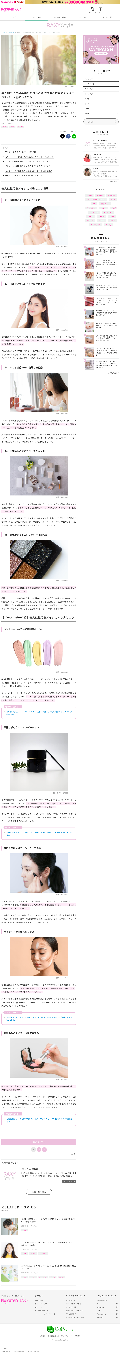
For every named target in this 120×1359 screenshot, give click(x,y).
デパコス (61, 1277)
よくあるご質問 (106, 17)
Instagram (100, 1307)
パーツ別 (20, 127)
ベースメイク (89, 84)
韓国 (94, 204)
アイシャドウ (42, 1253)
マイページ (38, 1307)
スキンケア (89, 79)
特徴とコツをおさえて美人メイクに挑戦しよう (24, 175)
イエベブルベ (108, 212)
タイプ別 (108, 225)
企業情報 (42, 1336)
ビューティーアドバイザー (44, 1314)
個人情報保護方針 (53, 1336)
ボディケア (89, 94)
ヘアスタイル (94, 212)
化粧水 (112, 216)
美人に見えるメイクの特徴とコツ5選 (20, 152)
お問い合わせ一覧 (19, 1351)
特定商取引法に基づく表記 (75, 1317)
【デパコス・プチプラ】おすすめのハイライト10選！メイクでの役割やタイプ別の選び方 (39, 1019)
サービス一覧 (5, 1351)
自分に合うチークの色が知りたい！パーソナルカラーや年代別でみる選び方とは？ (39, 1120)
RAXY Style (36, 17)
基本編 (12, 127)
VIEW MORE (113, 181)
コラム (87, 108)
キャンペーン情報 (60, 17)
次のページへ (39, 1142)
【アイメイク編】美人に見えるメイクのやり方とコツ (27, 166)
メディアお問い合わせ (73, 1304)
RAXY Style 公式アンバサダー (96, 199)
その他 (87, 113)
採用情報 (77, 1336)
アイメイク (11, 123)
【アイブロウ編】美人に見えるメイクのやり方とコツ (27, 161)
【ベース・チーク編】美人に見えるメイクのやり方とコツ (29, 156)
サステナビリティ (33, 1351)
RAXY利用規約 (71, 1314)
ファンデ (113, 221)
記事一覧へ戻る (39, 1191)
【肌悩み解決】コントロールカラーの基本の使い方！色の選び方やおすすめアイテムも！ (39, 713)
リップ (113, 208)
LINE (98, 1311)
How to (4, 127)
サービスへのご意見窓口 (74, 1311)
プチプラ (52, 1277)
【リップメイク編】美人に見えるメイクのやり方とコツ (28, 170)
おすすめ (32, 1253)
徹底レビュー (105, 204)
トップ (13, 17)
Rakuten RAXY (11, 9)
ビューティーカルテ (41, 1311)
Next (72, 1154)
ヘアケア (88, 99)
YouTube (100, 1317)
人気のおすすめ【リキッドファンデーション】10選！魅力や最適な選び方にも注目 (39, 834)
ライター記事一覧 (69, 1181)
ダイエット (90, 221)
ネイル (87, 103)
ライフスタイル (95, 225)
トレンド (103, 208)
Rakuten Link (101, 1314)
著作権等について (66, 1336)
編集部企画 (111, 195)
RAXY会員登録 (102, 1300)
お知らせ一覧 (70, 1300)
